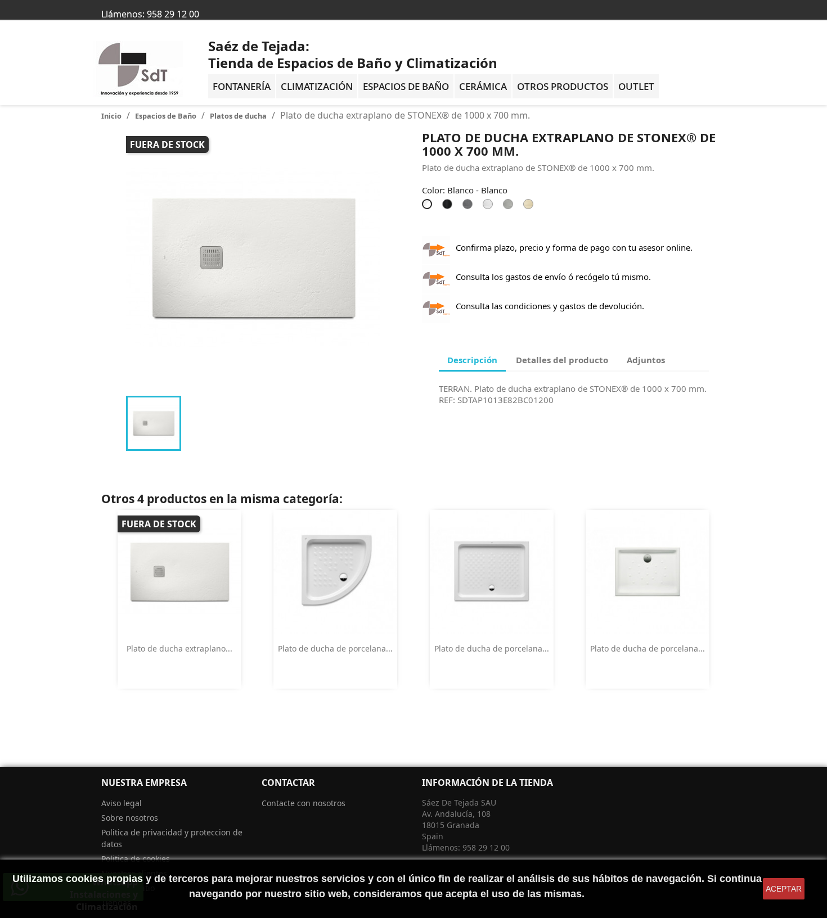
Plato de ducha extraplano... (179, 648)
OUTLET (636, 86)
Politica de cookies (135, 858)
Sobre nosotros (129, 817)
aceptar (784, 888)
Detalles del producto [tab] (562, 359)
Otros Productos (562, 86)
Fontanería (242, 86)
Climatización (317, 86)
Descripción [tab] (472, 359)
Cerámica (483, 86)
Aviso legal (121, 803)
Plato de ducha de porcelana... (335, 648)
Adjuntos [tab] (646, 359)
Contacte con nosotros (303, 803)
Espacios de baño (406, 86)
